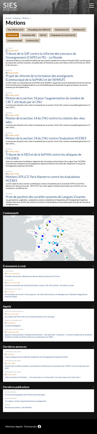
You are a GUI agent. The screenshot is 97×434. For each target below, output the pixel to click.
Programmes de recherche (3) (63, 35)
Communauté (48, 213)
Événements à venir (48, 266)
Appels (48, 306)
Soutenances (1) (61, 30)
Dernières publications (48, 387)
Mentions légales (14, 426)
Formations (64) (28, 35)
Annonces (17, 18)
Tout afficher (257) (15, 30)
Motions (26, 18)
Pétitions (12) (79, 30)
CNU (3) (43, 35)
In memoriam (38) (15, 40)
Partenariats (30, 426)
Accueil (8, 18)
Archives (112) (32, 40)
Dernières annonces (48, 346)
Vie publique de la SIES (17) (39, 30)
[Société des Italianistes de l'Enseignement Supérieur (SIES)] (10, 6)
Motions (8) (12, 35)
